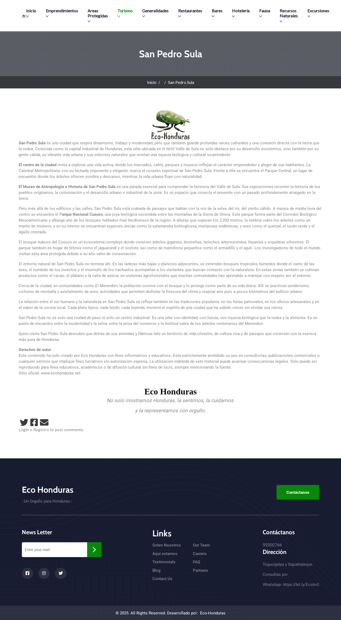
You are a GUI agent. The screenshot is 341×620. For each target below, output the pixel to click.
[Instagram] (44, 573)
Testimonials (164, 562)
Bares (217, 10)
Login (24, 429)
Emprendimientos (62, 10)
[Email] (44, 422)
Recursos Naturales (289, 13)
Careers (200, 553)
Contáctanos (297, 492)
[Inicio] (24, 15)
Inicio (31, 10)
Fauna (264, 10)
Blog (156, 570)
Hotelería (241, 10)
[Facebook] (34, 422)
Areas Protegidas (98, 13)
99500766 (272, 545)
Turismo (125, 10)
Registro (41, 429)
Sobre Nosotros (166, 545)
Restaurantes (190, 10)
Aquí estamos (164, 553)
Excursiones (318, 10)
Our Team (201, 545)
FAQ (196, 562)
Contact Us (162, 578)
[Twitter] (24, 422)
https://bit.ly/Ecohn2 (301, 584)
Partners (200, 570)
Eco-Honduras (212, 613)
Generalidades (155, 10)
